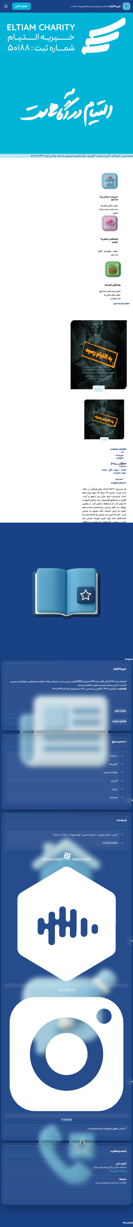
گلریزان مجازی (103, 156)
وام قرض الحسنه (113, 285)
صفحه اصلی (127, 156)
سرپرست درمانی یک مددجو (108, 198)
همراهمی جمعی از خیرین (109, 240)
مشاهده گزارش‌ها (118, 1171)
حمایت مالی (21, 6)
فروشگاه (116, 156)
